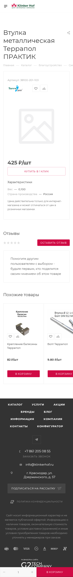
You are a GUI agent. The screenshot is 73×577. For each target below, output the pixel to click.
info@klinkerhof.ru (40, 464)
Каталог (15, 404)
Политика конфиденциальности (40, 501)
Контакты (19, 426)
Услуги (38, 404)
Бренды (27, 411)
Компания (53, 419)
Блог (48, 411)
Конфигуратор (50, 426)
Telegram (36, 439)
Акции (59, 404)
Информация (22, 419)
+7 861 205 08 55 (37, 451)
